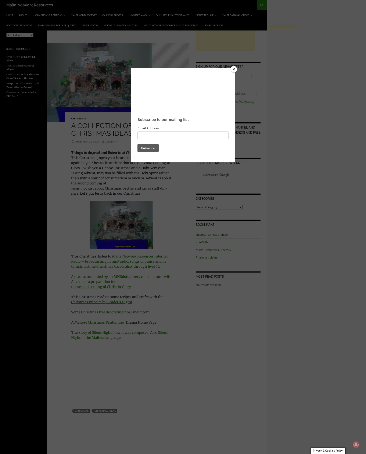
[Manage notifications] (356, 444)
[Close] (234, 69)
